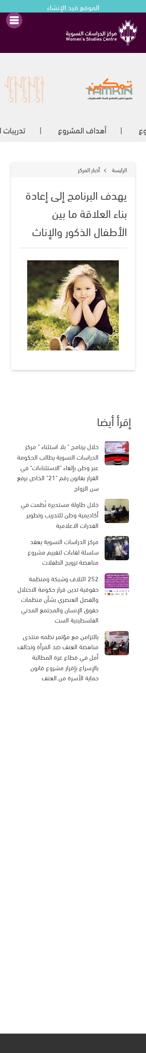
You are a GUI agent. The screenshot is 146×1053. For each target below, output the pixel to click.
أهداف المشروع (82, 129)
